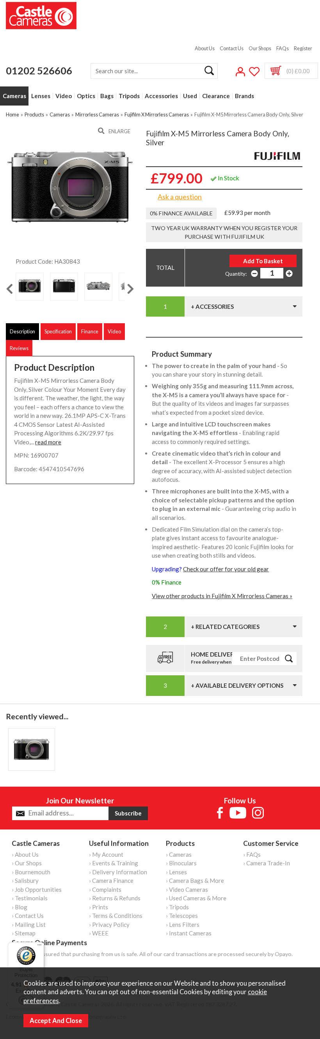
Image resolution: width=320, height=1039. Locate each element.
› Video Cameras (187, 889)
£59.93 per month (247, 212)
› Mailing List (29, 924)
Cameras (14, 96)
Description (22, 331)
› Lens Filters (182, 924)
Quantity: (236, 274)
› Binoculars (181, 862)
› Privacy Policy (109, 924)
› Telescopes (182, 915)
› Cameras (179, 854)
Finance (89, 331)
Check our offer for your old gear (226, 568)
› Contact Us (28, 915)
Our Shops (260, 48)
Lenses (40, 96)
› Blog (19, 906)
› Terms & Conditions (115, 915)
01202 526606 (39, 70)
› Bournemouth (31, 871)
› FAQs (252, 854)
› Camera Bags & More (195, 880)
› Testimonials (30, 898)
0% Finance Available (181, 213)
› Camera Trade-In (266, 862)
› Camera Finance (111, 880)
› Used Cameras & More (196, 898)
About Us (205, 48)
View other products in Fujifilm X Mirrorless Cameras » (222, 595)
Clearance (216, 96)
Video (63, 96)
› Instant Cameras (189, 933)
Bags (107, 96)
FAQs (282, 48)
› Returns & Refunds (114, 898)
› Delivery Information (118, 871)
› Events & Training (113, 862)
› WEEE (98, 933)
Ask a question (180, 196)
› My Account (106, 854)
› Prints (98, 906)
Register (303, 48)
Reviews (19, 348)
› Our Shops (27, 862)
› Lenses (176, 871)
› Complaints (105, 889)
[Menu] (39, 946)
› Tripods (177, 906)
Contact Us (232, 48)
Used (190, 96)
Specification (58, 331)
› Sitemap (24, 933)
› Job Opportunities (37, 889)
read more (48, 442)
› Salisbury (25, 880)
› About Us (25, 854)
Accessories (161, 96)
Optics (86, 96)
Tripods (129, 96)
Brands (244, 96)
